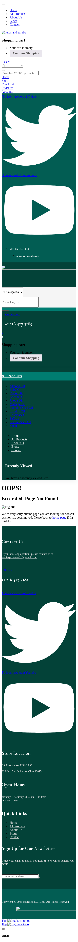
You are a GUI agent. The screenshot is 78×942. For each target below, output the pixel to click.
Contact (14, 837)
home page (59, 517)
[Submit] (39, 877)
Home (13, 822)
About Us (16, 830)
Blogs (13, 833)
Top (4, 920)
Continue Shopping (26, 53)
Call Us (7, 570)
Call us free (12, 315)
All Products (17, 826)
